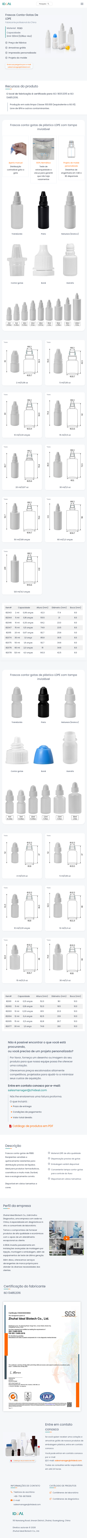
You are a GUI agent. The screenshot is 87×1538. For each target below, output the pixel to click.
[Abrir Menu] (81, 4)
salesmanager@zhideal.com (27, 1504)
